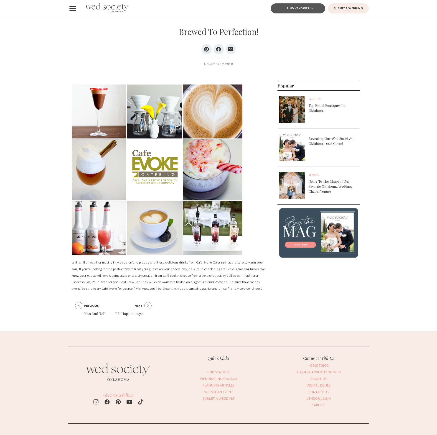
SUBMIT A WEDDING (348, 8)
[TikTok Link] (140, 402)
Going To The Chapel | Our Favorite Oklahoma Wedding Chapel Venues (330, 186)
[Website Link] (118, 383)
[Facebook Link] (107, 402)
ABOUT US (318, 378)
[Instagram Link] (96, 402)
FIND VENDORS (298, 8)
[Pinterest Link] (118, 402)
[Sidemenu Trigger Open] (72, 8)
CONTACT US (318, 392)
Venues (314, 175)
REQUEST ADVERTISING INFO (318, 372)
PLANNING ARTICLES (218, 385)
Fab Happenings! (128, 313)
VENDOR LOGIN (319, 398)
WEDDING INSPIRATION (218, 378)
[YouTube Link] (129, 402)
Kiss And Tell (94, 313)
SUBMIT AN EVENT (218, 392)
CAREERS (318, 405)
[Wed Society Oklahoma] (107, 8)
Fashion (315, 99)
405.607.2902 (318, 365)
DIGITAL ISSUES (318, 385)
